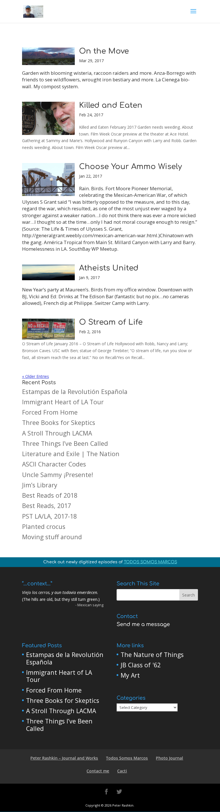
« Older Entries (35, 376)
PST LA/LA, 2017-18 (49, 516)
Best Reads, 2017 (46, 505)
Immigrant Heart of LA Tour (63, 402)
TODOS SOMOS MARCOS (150, 562)
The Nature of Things (152, 654)
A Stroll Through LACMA (57, 433)
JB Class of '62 (141, 665)
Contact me (98, 771)
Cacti (122, 771)
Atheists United (108, 268)
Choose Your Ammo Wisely (130, 166)
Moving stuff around (52, 537)
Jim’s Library (39, 485)
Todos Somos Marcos (127, 758)
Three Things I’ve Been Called (65, 443)
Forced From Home (50, 412)
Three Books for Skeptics (58, 422)
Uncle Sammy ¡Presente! (57, 474)
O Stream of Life (111, 322)
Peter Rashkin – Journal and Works (64, 758)
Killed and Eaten (110, 105)
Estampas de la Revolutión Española (74, 391)
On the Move (104, 51)
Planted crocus (43, 526)
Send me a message (143, 624)
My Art (130, 675)
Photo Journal (169, 758)
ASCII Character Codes (54, 464)
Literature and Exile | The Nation (70, 454)
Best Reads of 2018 (49, 495)
